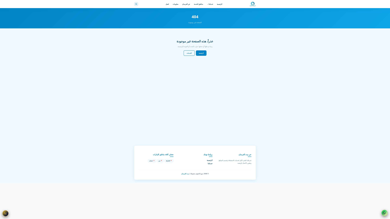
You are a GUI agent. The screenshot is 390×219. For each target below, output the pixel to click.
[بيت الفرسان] (252, 4)
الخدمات (189, 53)
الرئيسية (219, 4)
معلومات (175, 4)
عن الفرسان (186, 4)
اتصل (167, 4)
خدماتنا (211, 4)
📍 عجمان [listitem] (152, 161)
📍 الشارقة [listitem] (169, 161)
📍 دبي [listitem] (160, 161)
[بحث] (136, 4)
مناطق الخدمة (198, 4)
